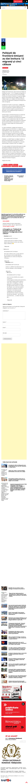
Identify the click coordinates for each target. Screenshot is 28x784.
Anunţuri (16, 771)
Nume (4, 322)
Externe (24, 768)
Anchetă (20, 767)
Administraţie (15, 767)
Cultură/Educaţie (13, 768)
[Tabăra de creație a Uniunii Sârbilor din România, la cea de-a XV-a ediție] (4, 475)
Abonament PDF (10, 771)
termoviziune (15, 166)
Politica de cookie (4, 772)
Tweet (3, 44)
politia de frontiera (6, 166)
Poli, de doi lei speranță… (20, 176)
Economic (3, 768)
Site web (5, 333)
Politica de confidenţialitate (15, 772)
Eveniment (8, 767)
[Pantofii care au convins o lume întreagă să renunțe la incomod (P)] (4, 590)
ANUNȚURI (3, 769)
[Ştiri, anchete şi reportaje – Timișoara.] (9, 5)
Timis (20, 166)
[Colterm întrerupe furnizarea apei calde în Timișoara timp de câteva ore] (4, 683)
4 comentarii (4, 74)
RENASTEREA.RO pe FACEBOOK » (14, 171)
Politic (7, 768)
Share (3, 40)
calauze (5, 164)
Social (24, 767)
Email (4, 327)
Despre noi (3, 771)
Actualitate (3, 767)
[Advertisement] (14, 24)
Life (21, 768)
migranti (16, 164)
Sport (18, 768)
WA (3, 47)
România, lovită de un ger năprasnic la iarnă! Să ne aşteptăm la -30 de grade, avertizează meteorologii (8, 178)
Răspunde (6, 246)
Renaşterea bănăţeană (14, 775)
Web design (3, 775)
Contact (24, 772)
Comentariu (6, 310)
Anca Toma (6, 72)
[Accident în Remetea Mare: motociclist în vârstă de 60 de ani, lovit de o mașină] (4, 655)
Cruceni (10, 164)
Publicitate (21, 771)
